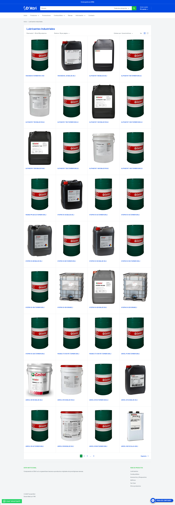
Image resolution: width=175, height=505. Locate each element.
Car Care (133, 483)
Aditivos (133, 480)
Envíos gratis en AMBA (87, 2)
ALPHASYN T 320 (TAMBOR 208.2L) (68, 168)
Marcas (70, 15)
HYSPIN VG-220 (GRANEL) (129, 307)
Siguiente (143, 456)
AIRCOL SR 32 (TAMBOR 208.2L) (98, 400)
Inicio (25, 15)
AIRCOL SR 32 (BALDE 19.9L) (66, 400)
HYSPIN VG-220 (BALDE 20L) (98, 307)
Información (79, 15)
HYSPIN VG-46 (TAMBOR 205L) (130, 215)
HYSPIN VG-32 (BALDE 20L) (66, 215)
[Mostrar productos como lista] (147, 33)
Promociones (46, 15)
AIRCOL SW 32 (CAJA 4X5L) (129, 446)
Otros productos (135, 486)
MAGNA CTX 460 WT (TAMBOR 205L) (100, 353)
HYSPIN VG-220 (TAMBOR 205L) (35, 353)
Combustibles (58, 15)
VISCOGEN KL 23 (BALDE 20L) (66, 76)
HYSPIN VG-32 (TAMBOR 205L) (98, 215)
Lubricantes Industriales (36, 21)
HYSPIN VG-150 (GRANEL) (65, 307)
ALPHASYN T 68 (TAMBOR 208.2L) (131, 76)
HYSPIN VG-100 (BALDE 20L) (98, 261)
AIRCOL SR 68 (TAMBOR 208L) (98, 446)
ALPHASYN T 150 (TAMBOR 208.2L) (68, 122)
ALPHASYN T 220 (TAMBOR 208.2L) (131, 122)
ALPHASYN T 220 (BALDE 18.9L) (99, 122)
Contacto (91, 15)
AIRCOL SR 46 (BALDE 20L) (129, 400)
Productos (33, 15)
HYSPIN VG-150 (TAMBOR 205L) (35, 307)
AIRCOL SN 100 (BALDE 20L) (34, 400)
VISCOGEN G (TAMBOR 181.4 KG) (35, 76)
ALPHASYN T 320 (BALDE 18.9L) (35, 168)
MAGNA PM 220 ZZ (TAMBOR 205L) (36, 215)
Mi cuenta (143, 9)
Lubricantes (134, 471)
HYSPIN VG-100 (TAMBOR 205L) (130, 261)
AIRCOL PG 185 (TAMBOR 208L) (130, 353)
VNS (34, 496)
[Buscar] (134, 8)
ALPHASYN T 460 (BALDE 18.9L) (99, 168)
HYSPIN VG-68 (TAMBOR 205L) (67, 261)
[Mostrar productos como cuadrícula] (144, 33)
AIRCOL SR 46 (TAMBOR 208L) (35, 446)
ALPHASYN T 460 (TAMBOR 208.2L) (132, 168)
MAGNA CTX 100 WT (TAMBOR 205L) (68, 353)
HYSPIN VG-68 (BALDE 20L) (34, 261)
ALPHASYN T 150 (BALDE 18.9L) (35, 122)
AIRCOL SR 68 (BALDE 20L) (66, 446)
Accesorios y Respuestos (138, 477)
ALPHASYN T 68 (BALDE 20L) (98, 76)
